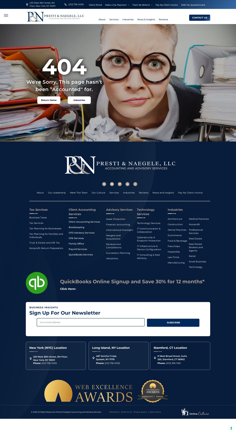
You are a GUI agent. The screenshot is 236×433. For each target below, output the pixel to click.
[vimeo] (120, 184)
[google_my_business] (104, 184)
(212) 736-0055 (76, 4)
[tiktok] (135, 184)
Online (193, 413)
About (102, 19)
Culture (203, 413)
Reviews (163, 19)
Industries (128, 19)
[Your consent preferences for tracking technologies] (231, 428)
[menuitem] (95, 5)
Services (114, 19)
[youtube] (112, 184)
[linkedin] (127, 184)
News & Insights (146, 19)
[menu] (6, 15)
